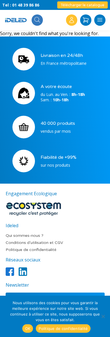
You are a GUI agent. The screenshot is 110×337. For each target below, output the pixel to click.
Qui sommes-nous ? (24, 235)
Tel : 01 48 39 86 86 (20, 5)
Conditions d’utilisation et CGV (34, 242)
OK (27, 328)
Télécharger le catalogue (82, 5)
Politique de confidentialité (31, 249)
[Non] (103, 316)
